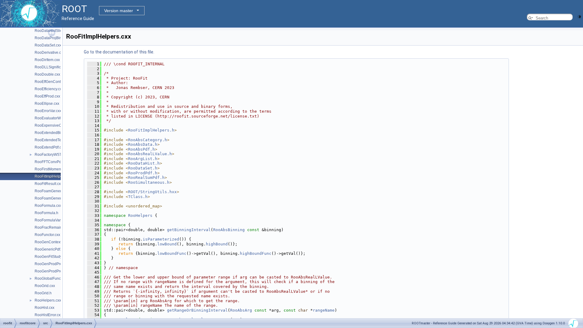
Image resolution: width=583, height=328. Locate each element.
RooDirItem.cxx (47, 60)
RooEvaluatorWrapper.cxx (56, 118)
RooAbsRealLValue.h (150, 154)
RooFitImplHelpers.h (151, 130)
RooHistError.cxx (48, 315)
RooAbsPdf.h (141, 149)
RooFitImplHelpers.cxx (53, 176)
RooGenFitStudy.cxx (51, 257)
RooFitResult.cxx (49, 184)
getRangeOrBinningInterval (197, 310)
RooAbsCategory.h (147, 140)
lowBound (167, 244)
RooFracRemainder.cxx (54, 227)
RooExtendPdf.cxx (50, 147)
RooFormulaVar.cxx (51, 220)
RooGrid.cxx (45, 286)
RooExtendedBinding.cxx (56, 133)
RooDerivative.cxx (50, 52)
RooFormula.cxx (48, 205)
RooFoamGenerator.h (52, 198)
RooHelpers (140, 215)
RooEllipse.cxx (47, 103)
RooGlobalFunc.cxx (51, 278)
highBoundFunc (255, 253)
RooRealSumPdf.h (146, 177)
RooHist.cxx (44, 308)
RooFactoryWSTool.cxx (54, 154)
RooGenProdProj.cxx (52, 264)
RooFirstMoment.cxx (51, 169)
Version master (118, 10)
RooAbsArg (241, 310)
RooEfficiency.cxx (49, 89)
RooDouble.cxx (47, 74)
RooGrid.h (43, 293)
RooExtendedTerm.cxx (53, 140)
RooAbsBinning (229, 229)
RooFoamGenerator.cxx (54, 191)
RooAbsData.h (142, 144)
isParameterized (161, 239)
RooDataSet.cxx (48, 45)
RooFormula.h (46, 213)
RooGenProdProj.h (50, 271)
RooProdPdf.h (142, 173)
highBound (217, 244)
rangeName (324, 310)
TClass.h (138, 196)
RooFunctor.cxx (47, 235)
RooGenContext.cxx (51, 242)
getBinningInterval (189, 229)
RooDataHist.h (144, 163)
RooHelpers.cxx (48, 300)
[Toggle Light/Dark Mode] (579, 16)
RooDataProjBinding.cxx (55, 38)
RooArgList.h (142, 158)
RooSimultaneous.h (148, 182)
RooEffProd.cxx (47, 96)
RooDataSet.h (142, 168)
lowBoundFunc (171, 253)
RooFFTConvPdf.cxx (52, 162)
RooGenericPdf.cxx (50, 249)
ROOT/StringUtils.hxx (152, 192)
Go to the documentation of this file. (119, 52)
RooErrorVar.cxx (48, 111)
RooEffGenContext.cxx (53, 82)
